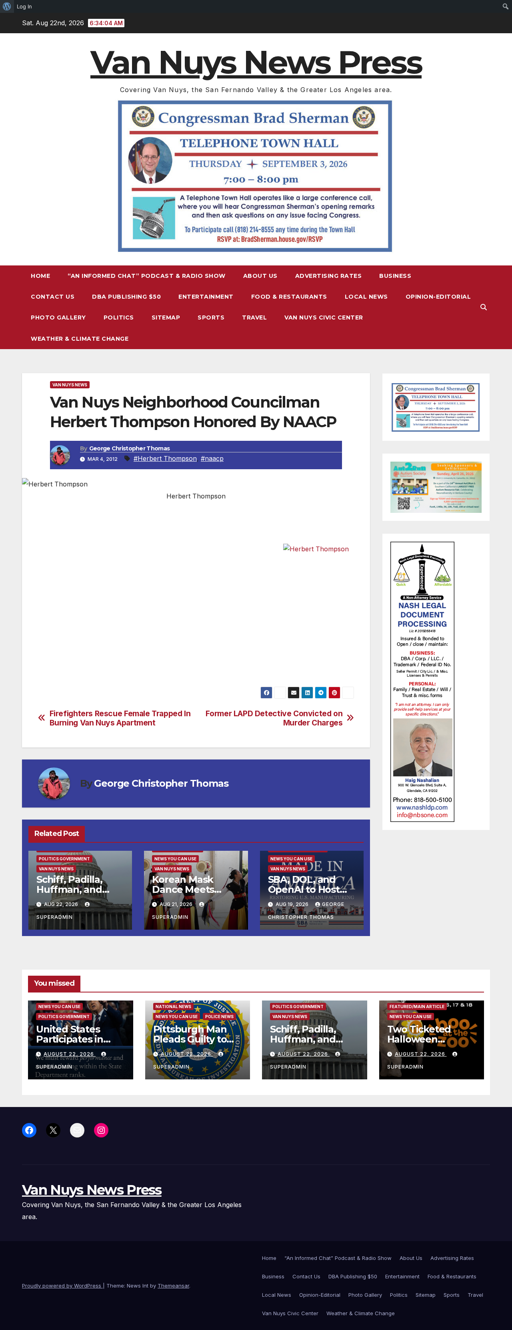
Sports (211, 317)
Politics (119, 317)
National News (173, 1006)
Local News (366, 296)
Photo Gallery (58, 317)
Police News (219, 1016)
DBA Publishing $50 (126, 296)
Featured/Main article (417, 1006)
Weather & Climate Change (79, 338)
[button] (483, 307)
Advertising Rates (328, 275)
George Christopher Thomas (129, 448)
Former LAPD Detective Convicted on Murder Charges (274, 718)
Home (40, 275)
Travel (254, 317)
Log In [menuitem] (24, 6)
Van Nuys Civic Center (323, 317)
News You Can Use (175, 858)
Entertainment (206, 296)
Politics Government (64, 858)
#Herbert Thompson (165, 458)
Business (395, 275)
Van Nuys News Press (256, 62)
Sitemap (166, 317)
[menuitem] (7, 6)
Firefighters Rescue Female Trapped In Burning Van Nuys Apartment (120, 718)
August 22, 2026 (70, 1054)
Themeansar (173, 1285)
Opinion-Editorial (438, 296)
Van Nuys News (69, 384)
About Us (260, 275)
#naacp (212, 458)
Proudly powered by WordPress (62, 1285)
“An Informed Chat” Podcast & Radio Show (147, 275)
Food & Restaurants (289, 296)
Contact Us (52, 296)
